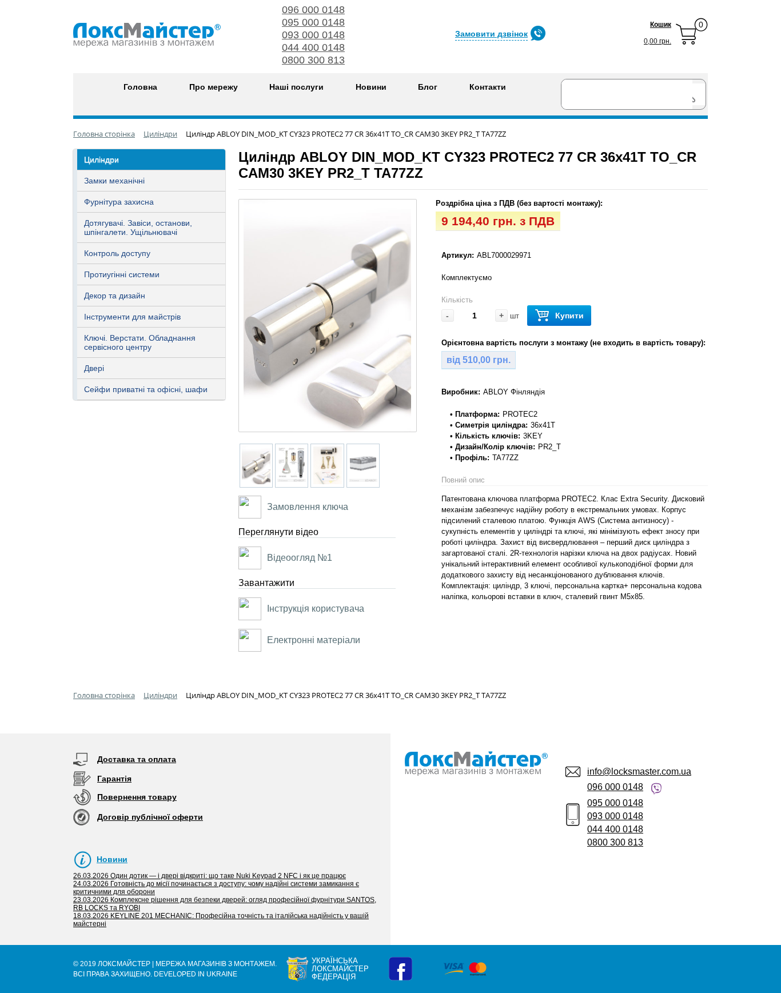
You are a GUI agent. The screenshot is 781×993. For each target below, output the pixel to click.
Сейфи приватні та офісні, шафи (146, 389)
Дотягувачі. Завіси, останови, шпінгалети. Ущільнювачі (138, 227)
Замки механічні (114, 180)
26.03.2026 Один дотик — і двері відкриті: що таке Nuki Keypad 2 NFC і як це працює (209, 876)
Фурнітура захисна (119, 201)
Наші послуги (296, 86)
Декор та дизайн (114, 295)
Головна (140, 86)
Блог (427, 86)
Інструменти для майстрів (132, 316)
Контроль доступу (117, 253)
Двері (94, 368)
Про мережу (213, 86)
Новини (371, 86)
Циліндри (101, 159)
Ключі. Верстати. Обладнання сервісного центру (140, 342)
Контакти (487, 86)
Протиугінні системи (122, 274)
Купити (569, 315)
